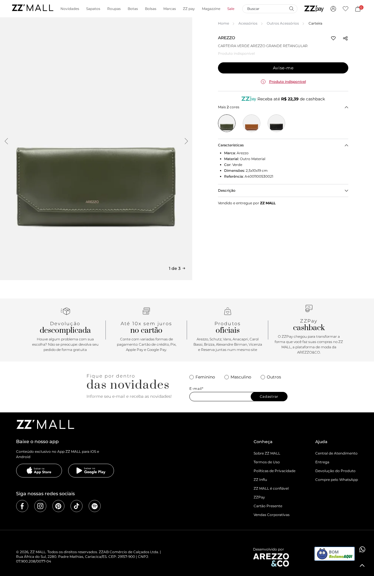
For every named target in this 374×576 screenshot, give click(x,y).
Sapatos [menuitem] (93, 9)
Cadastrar (269, 396)
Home (223, 23)
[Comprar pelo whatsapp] (362, 549)
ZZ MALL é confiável (271, 488)
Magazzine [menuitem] (211, 9)
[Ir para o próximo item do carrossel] (186, 141)
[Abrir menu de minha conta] (333, 9)
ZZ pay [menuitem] (189, 9)
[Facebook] (22, 506)
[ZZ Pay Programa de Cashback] (314, 9)
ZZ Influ (260, 479)
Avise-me (283, 68)
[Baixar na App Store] (39, 471)
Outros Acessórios (283, 23)
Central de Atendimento (336, 453)
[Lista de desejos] (345, 9)
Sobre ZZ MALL (267, 453)
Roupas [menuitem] (114, 9)
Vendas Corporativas (272, 514)
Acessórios (247, 23)
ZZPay (259, 497)
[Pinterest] (58, 506)
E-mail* (196, 389)
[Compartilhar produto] (345, 38)
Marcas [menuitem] (169, 9)
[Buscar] (291, 8)
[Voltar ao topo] (362, 565)
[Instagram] (40, 506)
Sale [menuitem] (230, 9)
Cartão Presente (268, 506)
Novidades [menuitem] (69, 9)
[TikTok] (76, 506)
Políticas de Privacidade (274, 471)
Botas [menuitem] (133, 9)
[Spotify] (95, 506)
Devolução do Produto (335, 471)
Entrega (322, 462)
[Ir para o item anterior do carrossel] (6, 141)
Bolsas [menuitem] (150, 9)
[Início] (32, 8)
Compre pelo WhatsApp (336, 479)
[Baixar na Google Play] (91, 471)
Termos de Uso (267, 462)
